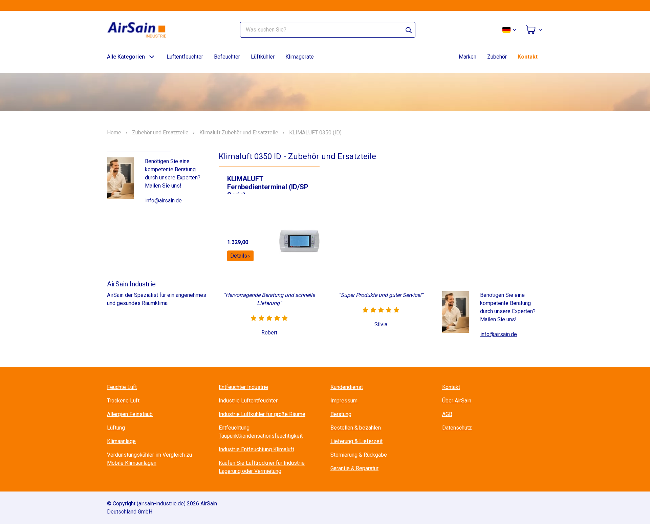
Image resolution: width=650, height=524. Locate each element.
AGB (447, 414)
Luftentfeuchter (185, 56)
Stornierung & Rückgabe (358, 455)
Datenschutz (457, 427)
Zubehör (497, 56)
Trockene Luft (123, 400)
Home (114, 132)
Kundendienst (346, 387)
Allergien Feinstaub (130, 414)
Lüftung (116, 427)
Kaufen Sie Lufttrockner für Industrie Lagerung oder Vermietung (262, 467)
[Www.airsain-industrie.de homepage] (141, 30)
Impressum (344, 400)
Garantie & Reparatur (354, 468)
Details (238, 256)
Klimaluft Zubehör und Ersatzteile (238, 132)
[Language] (509, 29)
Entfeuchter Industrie (243, 387)
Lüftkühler (263, 56)
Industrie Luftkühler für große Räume (262, 414)
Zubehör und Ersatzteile (160, 132)
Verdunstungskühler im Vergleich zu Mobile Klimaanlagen (149, 459)
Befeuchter (227, 56)
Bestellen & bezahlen (355, 427)
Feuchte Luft (122, 387)
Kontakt (528, 56)
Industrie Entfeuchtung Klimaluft (256, 449)
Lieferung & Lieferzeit (356, 441)
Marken (467, 56)
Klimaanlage (121, 441)
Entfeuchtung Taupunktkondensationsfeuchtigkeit (261, 431)
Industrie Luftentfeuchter (248, 400)
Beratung (340, 414)
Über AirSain (456, 400)
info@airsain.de (163, 200)
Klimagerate (299, 56)
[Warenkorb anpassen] (534, 29)
